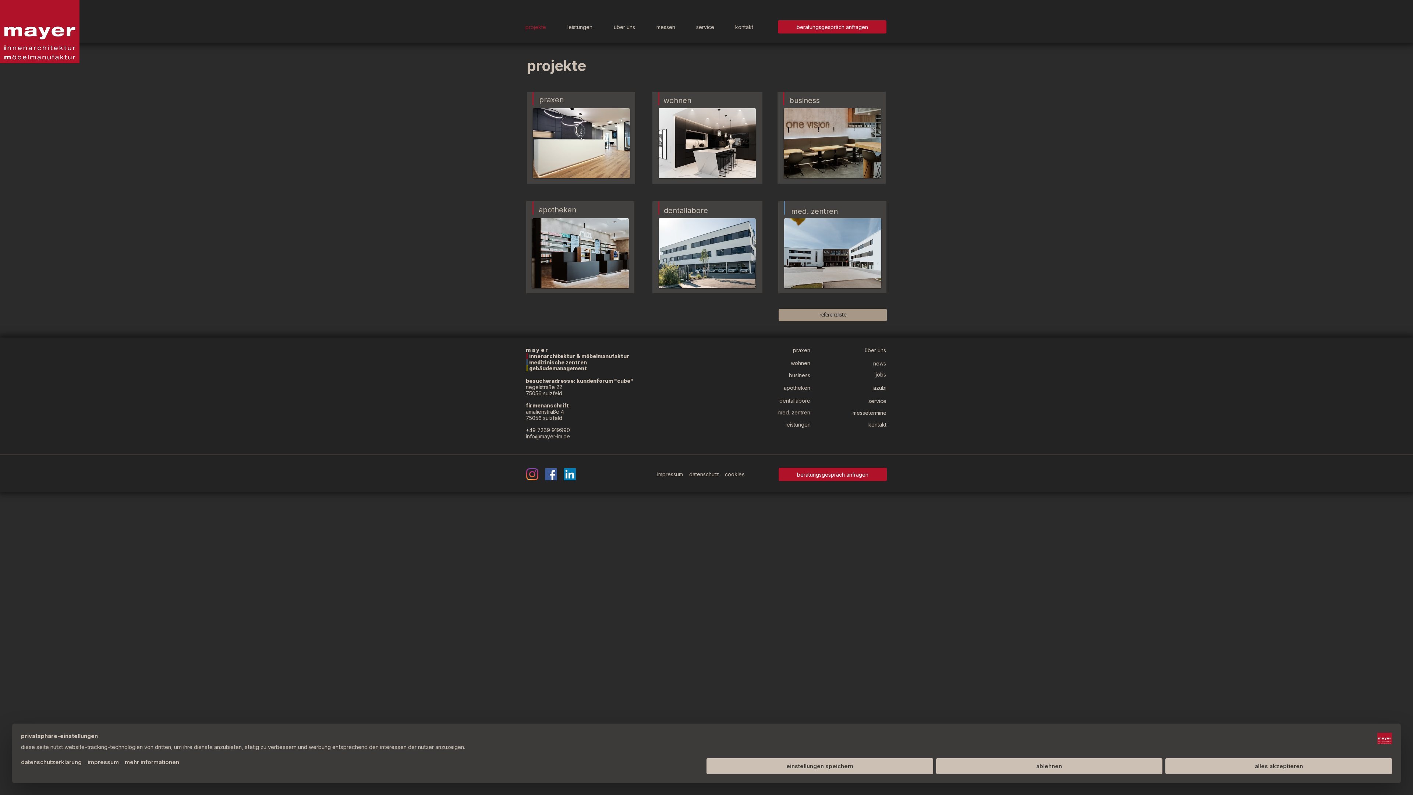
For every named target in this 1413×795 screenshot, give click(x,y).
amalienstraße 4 (545, 412)
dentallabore (686, 210)
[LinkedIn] (570, 474)
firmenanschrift (548, 405)
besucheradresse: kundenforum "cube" (579, 381)
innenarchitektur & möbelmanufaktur (578, 356)
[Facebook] (551, 474)
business (804, 100)
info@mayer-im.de (548, 436)
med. (801, 211)
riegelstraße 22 (544, 387)
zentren (824, 211)
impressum (670, 474)
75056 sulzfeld (544, 393)
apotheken (557, 209)
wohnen (677, 100)
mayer (537, 350)
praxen (551, 99)
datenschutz (704, 474)
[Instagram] (532, 474)
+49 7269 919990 (548, 430)
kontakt (877, 424)
